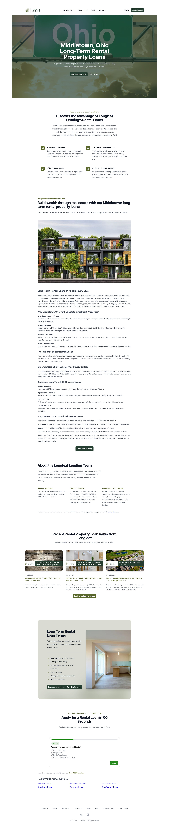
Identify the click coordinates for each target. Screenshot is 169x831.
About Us (101, 10)
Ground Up (78, 808)
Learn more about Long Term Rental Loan (64, 687)
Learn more (94, 74)
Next (114, 763)
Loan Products (67, 10)
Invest (93, 10)
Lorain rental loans (44, 783)
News (80, 10)
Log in (127, 10)
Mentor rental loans (109, 783)
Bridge (55, 808)
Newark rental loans (45, 787)
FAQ (86, 10)
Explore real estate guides (84, 596)
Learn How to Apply (84, 449)
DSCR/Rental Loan (60, 755)
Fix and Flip (44, 808)
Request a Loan (137, 10)
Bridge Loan (57, 753)
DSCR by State (123, 808)
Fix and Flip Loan (59, 750)
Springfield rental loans (110, 787)
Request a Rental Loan (78, 74)
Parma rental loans (76, 787)
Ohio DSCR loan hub (76, 773)
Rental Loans (66, 808)
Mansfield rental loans (77, 783)
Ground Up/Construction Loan (64, 757)
